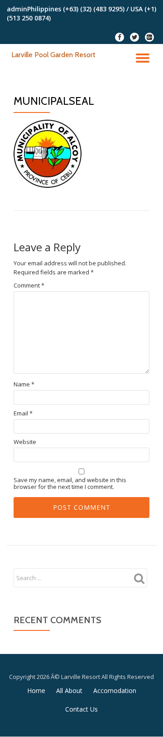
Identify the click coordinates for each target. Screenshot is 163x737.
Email (23, 413)
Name (24, 384)
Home (36, 690)
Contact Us (81, 709)
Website (25, 442)
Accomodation (114, 690)
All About (69, 690)
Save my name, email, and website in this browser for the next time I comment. (70, 483)
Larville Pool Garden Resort (53, 54)
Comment (29, 285)
